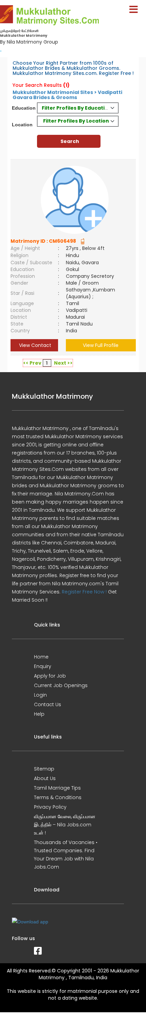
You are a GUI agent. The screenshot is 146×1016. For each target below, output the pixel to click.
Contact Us (47, 704)
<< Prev (32, 363)
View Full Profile (100, 345)
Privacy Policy (50, 807)
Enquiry (42, 666)
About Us (45, 778)
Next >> (63, 363)
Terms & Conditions (57, 797)
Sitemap (44, 768)
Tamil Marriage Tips (57, 787)
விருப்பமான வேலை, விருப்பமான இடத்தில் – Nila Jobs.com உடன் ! (64, 824)
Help (39, 714)
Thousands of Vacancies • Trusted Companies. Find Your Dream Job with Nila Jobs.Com (65, 854)
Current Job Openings (61, 685)
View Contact (34, 345)
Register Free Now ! (84, 591)
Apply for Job (50, 675)
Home (41, 656)
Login (40, 695)
